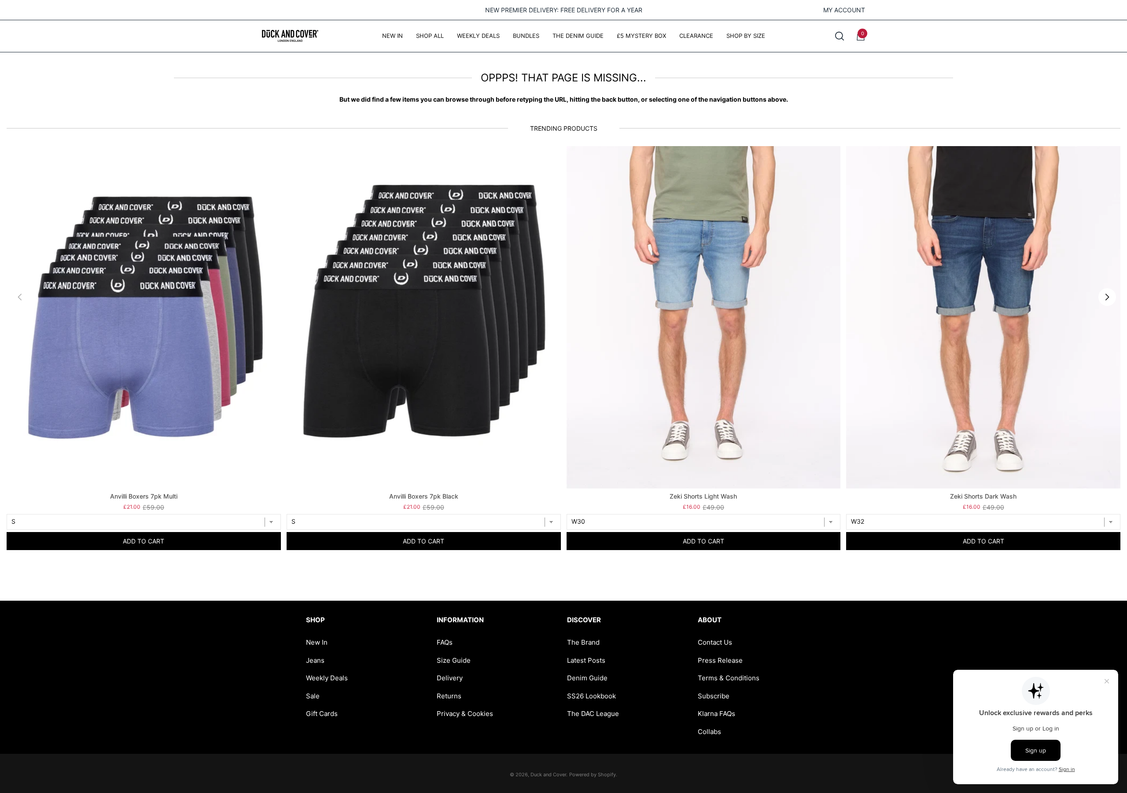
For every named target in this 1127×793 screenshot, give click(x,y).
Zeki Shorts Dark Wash (983, 496)
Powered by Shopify (592, 774)
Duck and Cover (548, 774)
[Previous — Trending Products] (20, 297)
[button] (839, 36)
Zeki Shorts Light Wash (703, 496)
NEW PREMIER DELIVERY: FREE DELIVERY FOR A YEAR (563, 10)
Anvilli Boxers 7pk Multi (143, 496)
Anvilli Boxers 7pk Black (423, 496)
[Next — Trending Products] (1107, 297)
